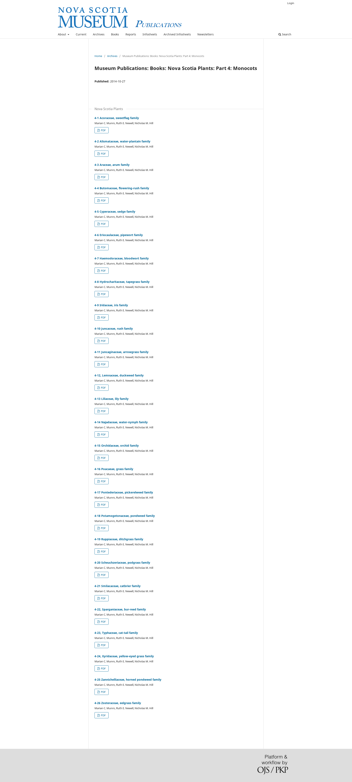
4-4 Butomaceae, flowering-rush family (122, 188)
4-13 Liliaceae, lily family (112, 399)
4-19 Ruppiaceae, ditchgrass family (119, 539)
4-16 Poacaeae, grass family (114, 469)
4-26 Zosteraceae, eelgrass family (118, 703)
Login (290, 3)
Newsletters (205, 34)
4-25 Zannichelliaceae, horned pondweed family (128, 679)
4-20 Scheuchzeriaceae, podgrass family (122, 562)
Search (286, 34)
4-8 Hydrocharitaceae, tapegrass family (122, 282)
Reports (130, 34)
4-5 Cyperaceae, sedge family (115, 211)
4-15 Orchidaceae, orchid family (117, 445)
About (62, 34)
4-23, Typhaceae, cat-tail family (116, 633)
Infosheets (150, 34)
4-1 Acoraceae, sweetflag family (117, 118)
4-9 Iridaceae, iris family (111, 305)
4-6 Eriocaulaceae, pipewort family (119, 235)
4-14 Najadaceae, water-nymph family (121, 422)
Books (115, 34)
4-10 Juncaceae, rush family (114, 328)
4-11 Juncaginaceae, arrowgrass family (121, 352)
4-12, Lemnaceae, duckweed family (119, 375)
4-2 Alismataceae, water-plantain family (122, 141)
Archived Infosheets (177, 34)
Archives (98, 34)
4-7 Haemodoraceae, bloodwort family (122, 258)
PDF (103, 130)
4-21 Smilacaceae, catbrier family (118, 586)
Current (81, 34)
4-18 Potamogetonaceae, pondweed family (125, 516)
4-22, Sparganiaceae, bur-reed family (120, 609)
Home (98, 56)
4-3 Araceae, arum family (112, 165)
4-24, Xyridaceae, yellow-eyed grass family (124, 656)
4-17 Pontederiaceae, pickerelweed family (124, 492)
